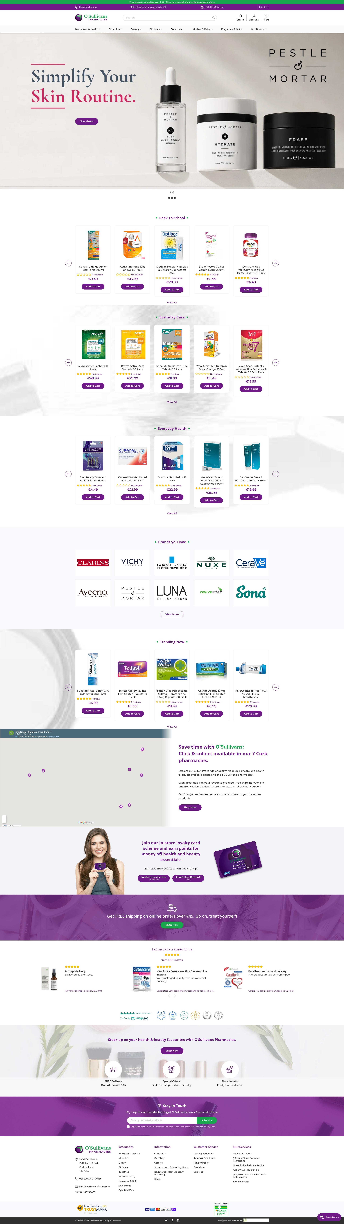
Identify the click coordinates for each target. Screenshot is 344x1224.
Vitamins (114, 29)
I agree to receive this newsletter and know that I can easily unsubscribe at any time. (173, 1126)
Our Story (159, 1158)
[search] (170, 18)
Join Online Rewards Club (188, 878)
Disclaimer (199, 1167)
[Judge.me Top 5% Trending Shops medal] (218, 1015)
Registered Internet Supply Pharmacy (169, 1173)
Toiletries (176, 29)
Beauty (135, 29)
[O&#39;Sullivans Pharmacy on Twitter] (166, 1220)
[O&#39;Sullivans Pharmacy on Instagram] (178, 1220)
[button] (84, 274)
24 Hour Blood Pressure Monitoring (246, 1159)
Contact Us (160, 1153)
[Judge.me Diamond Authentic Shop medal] (161, 1015)
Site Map (198, 1172)
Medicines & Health (87, 29)
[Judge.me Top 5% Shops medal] (207, 1015)
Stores (240, 19)
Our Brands (258, 29)
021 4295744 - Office (90, 1178)
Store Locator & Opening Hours (171, 1167)
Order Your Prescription (246, 1170)
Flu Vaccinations (242, 1153)
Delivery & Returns (204, 1153)
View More (172, 614)
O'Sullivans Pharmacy (92, 1220)
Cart (266, 19)
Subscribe (206, 1120)
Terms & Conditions (204, 1158)
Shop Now (86, 121)
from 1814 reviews (172, 959)
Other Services (241, 1181)
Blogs (157, 1179)
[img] (172, 955)
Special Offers (126, 1190)
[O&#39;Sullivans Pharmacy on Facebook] (172, 1220)
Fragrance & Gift (231, 29)
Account (254, 19)
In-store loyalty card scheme (153, 878)
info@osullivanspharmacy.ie (94, 1186)
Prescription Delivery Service (248, 1165)
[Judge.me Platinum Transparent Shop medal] (184, 1015)
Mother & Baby (202, 29)
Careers (158, 1163)
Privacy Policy (201, 1163)
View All (172, 302)
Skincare (155, 29)
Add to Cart (93, 286)
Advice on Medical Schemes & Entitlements (249, 1175)
